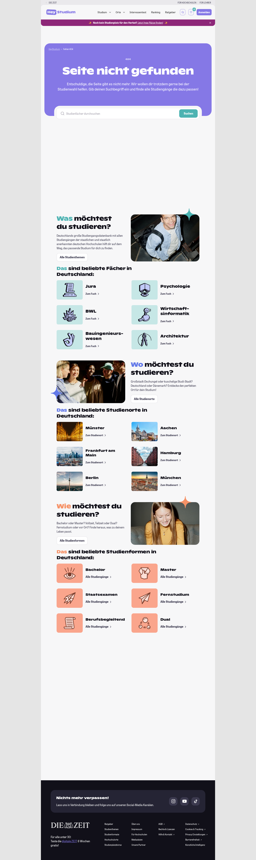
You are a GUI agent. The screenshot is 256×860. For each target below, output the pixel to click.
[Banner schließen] (210, 23)
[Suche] (182, 12)
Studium (102, 12)
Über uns (135, 824)
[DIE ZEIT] (46, 3)
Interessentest (138, 12)
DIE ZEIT (53, 2)
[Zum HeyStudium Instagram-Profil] (173, 801)
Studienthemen (111, 829)
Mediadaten (137, 839)
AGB (160, 824)
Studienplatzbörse (113, 844)
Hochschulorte (111, 839)
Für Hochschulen (187, 2)
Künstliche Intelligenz (195, 844)
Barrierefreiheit (192, 839)
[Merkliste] (191, 12)
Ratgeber (170, 12)
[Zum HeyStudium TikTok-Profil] (195, 801)
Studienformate (111, 834)
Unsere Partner (138, 844)
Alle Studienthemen (72, 257)
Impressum (136, 829)
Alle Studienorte (144, 399)
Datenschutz (191, 824)
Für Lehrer (205, 2)
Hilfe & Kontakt (165, 834)
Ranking (155, 12)
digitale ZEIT (69, 841)
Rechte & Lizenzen (166, 829)
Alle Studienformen (72, 540)
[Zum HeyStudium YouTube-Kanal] (184, 801)
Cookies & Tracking (194, 829)
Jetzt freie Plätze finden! (150, 22)
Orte (118, 12)
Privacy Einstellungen (195, 834)
